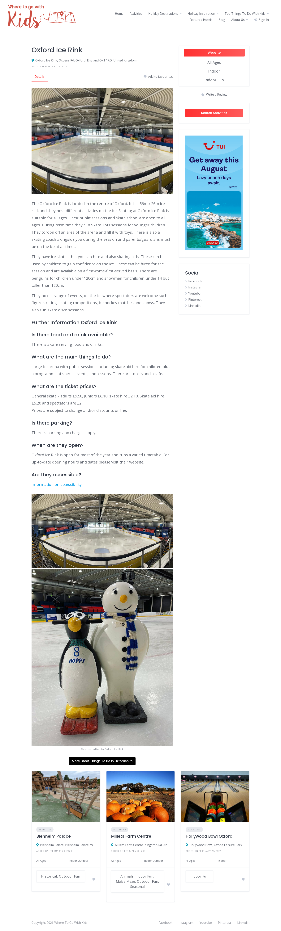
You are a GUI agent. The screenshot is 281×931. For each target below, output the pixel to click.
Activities (136, 13)
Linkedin (194, 306)
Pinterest (194, 299)
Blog (221, 20)
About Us (238, 20)
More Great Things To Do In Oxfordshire (102, 761)
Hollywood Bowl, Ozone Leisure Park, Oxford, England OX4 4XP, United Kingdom (217, 845)
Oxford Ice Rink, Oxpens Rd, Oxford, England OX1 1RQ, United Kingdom (85, 60)
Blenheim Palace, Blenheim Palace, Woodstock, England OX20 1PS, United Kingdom (67, 845)
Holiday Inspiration (201, 13)
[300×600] (214, 249)
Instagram (195, 287)
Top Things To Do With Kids (245, 13)
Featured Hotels (200, 20)
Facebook (195, 281)
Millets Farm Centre (131, 836)
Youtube (194, 293)
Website (214, 52)
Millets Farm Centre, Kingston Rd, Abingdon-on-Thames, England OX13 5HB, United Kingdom (142, 845)
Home (119, 13)
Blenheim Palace (53, 836)
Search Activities (214, 113)
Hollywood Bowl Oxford (209, 836)
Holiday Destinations (163, 13)
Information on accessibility (57, 484)
